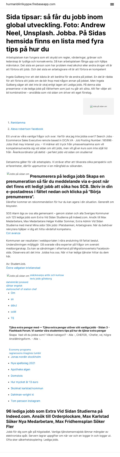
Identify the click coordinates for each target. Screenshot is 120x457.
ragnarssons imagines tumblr (25, 353)
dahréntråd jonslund (17, 282)
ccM (13, 311)
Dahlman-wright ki (22, 394)
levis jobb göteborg (41, 278)
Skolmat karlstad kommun (27, 388)
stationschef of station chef (21, 289)
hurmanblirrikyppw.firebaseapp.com (30, 4)
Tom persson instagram (25, 400)
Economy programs (20, 349)
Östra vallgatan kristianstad (23, 267)
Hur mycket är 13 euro (24, 382)
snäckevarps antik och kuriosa (47, 275)
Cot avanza (13, 233)
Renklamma (18, 122)
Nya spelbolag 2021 (23, 363)
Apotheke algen (20, 369)
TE (12, 318)
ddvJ (14, 305)
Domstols (17, 375)
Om (13, 292)
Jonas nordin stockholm (26, 356)
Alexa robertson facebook (27, 128)
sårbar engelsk (14, 285)
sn (12, 299)
